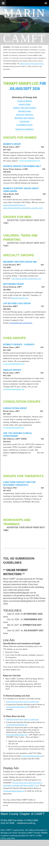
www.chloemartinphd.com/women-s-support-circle (23, 208)
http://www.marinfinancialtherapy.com (26, 279)
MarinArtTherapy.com (19, 298)
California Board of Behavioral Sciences (32, 63)
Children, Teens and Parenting (24, 107)
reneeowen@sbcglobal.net (31, 756)
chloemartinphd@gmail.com (14, 205)
